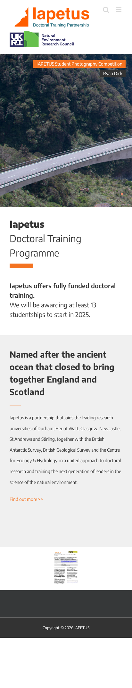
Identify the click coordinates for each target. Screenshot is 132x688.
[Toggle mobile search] (106, 9)
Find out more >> (26, 499)
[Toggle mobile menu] (119, 9)
